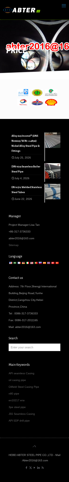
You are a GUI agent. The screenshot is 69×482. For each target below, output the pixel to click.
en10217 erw (17, 400)
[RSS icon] (42, 467)
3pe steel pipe (17, 407)
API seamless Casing (21, 373)
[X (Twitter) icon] (30, 467)
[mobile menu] (64, 6)
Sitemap (14, 245)
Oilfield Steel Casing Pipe (24, 386)
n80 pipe (14, 393)
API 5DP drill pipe (19, 420)
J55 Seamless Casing (22, 413)
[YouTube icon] (34, 467)
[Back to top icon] (34, 446)
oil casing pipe (17, 380)
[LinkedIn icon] (38, 467)
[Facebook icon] (26, 467)
